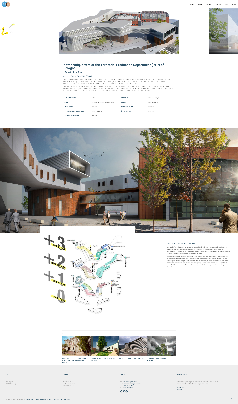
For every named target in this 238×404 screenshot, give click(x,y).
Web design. (67, 399)
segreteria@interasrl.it (130, 382)
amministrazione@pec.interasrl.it (132, 384)
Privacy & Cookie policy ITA (41, 399)
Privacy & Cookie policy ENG (56, 399)
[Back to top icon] (231, 399)
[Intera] (6, 4)
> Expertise (180, 387)
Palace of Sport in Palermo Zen (131, 358)
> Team (179, 389)
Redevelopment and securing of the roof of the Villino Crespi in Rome (75, 360)
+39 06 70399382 (127, 388)
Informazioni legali (28, 399)
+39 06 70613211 (129, 386)
